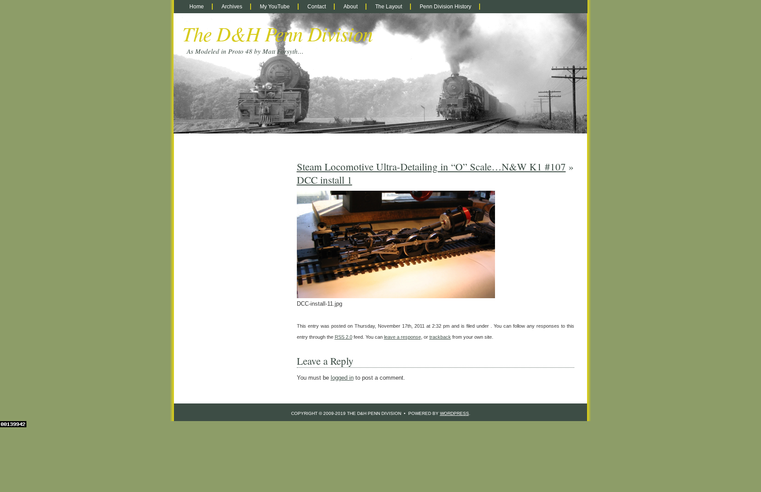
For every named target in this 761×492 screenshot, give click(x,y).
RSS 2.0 (343, 337)
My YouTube (275, 7)
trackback (440, 337)
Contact (316, 7)
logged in (342, 377)
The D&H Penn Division (277, 33)
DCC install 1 (324, 179)
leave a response (402, 337)
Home (196, 7)
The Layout (388, 7)
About (351, 7)
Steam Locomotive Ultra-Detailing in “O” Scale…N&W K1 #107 (431, 166)
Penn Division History (445, 7)
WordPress (454, 413)
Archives (232, 7)
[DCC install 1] (396, 296)
